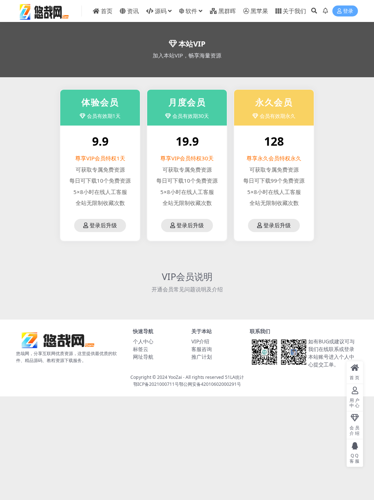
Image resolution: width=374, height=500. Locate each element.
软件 (191, 11)
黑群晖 (227, 11)
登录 (348, 11)
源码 (161, 11)
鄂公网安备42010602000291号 (210, 384)
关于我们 (294, 11)
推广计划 (201, 356)
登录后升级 (103, 225)
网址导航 (143, 356)
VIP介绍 (200, 341)
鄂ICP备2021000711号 (156, 384)
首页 (106, 11)
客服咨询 (201, 349)
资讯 (133, 11)
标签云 (140, 349)
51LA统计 (234, 377)
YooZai (175, 377)
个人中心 (143, 341)
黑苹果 (259, 11)
